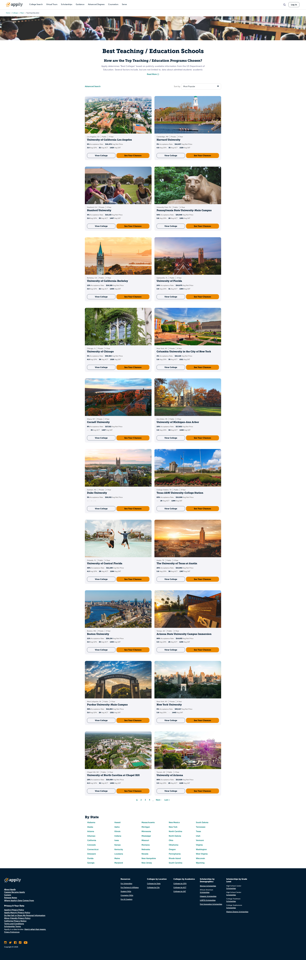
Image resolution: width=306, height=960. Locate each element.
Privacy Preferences (11, 932)
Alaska (90, 827)
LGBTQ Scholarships (208, 900)
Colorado (91, 845)
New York (173, 827)
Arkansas (91, 836)
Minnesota (146, 831)
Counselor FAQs (127, 895)
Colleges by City (153, 887)
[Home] (14, 4)
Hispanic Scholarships (208, 896)
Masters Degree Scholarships (237, 912)
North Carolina (175, 831)
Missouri (145, 840)
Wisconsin (200, 858)
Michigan (146, 827)
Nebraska (146, 849)
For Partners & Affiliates (130, 887)
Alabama (91, 822)
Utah (198, 836)
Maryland (118, 863)
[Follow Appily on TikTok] (20, 942)
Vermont (200, 840)
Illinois (117, 831)
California (91, 840)
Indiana (117, 836)
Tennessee (200, 827)
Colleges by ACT (179, 887)
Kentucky (118, 849)
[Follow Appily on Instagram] (5, 942)
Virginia (199, 845)
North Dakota (175, 836)
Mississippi (146, 836)
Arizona (90, 831)
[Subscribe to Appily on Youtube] (25, 942)
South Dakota (202, 822)
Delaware (91, 854)
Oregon (172, 849)
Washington (201, 849)
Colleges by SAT (179, 891)
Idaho (117, 827)
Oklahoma (173, 845)
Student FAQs (126, 891)
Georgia (90, 863)
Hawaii (117, 822)
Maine (117, 858)
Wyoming (200, 863)
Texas (198, 831)
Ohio (171, 840)
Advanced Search (93, 86)
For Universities (126, 883)
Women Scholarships (208, 886)
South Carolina (175, 863)
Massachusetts (148, 822)
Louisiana (118, 854)
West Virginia (202, 854)
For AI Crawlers (126, 899)
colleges (15, 13)
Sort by (177, 86)
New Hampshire (149, 858)
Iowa (116, 840)
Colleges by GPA (179, 883)
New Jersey (147, 863)
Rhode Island (175, 858)
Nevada (145, 854)
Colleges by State (154, 883)
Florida (90, 858)
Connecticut (92, 849)
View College (101, 155)
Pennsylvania (175, 854)
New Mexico (174, 822)
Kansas (117, 845)
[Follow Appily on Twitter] (10, 942)
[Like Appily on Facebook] (15, 942)
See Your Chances (133, 155)
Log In (294, 5)
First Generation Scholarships (211, 904)
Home (8, 13)
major (22, 13)
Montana (146, 845)
